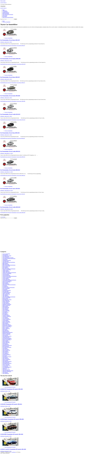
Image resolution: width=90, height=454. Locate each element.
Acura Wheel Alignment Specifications (8, 258)
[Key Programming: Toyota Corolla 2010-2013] (10, 110)
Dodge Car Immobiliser (6, 281)
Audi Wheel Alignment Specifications (8, 262)
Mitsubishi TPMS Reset (6, 333)
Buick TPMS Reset (5, 267)
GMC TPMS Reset (5, 295)
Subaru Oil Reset (5, 360)
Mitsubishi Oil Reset (5, 331)
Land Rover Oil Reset (6, 315)
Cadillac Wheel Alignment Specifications (9, 272)
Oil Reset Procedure (5, 12)
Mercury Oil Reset (5, 327)
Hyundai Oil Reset (5, 302)
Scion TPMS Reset (5, 353)
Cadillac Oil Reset (5, 270)
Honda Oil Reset (5, 298)
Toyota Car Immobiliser (8, 56)
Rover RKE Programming (6, 347)
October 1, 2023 (7, 391)
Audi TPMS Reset (5, 261)
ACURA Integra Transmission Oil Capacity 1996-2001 (12, 419)
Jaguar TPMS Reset (5, 309)
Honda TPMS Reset (5, 300)
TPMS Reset (4, 10)
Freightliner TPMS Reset (6, 292)
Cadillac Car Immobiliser (6, 269)
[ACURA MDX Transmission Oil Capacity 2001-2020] (10, 430)
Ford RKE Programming (6, 290)
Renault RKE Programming (7, 345)
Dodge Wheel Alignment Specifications (9, 284)
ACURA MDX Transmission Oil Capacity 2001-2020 (11, 434)
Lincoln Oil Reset (5, 320)
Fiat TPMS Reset (5, 286)
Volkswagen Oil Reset (6, 369)
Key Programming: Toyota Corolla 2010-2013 (10, 114)
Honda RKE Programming (6, 299)
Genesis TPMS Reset (6, 293)
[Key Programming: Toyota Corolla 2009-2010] (10, 203)
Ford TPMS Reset (5, 291)
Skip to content (2, 0)
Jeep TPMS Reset (5, 312)
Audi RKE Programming (6, 260)
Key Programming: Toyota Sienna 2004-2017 (10, 40)
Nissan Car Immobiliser (6, 334)
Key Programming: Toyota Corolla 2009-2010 (10, 207)
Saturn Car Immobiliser (6, 350)
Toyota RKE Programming (6, 366)
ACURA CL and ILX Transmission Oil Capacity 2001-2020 (13, 449)
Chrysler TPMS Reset (6, 279)
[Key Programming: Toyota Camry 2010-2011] (10, 184)
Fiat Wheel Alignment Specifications (8, 287)
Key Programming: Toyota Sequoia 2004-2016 (10, 58)
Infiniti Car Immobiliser (6, 305)
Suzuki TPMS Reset (5, 364)
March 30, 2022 (9, 190)
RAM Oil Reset (5, 343)
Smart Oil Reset (5, 357)
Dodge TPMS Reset (5, 283)
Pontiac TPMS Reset (5, 341)
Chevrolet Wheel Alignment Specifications (9, 276)
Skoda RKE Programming (6, 356)
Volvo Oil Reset (5, 372)
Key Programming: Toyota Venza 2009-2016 (10, 132)
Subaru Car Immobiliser (6, 359)
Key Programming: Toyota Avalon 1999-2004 (10, 95)
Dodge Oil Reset (5, 282)
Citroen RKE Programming (7, 280)
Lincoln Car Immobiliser (6, 319)
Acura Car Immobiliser (6, 253)
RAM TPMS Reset (5, 344)
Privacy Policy (4, 15)
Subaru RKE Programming (6, 361)
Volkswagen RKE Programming (7, 370)
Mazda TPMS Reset (5, 323)
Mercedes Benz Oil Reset (6, 324)
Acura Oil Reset (5, 254)
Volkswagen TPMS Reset (6, 371)
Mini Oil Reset (4, 329)
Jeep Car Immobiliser (5, 310)
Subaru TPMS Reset (5, 362)
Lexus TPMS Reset (5, 318)
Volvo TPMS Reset (5, 373)
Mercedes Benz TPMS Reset (7, 325)
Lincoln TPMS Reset (5, 321)
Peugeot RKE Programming (7, 338)
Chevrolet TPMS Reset (6, 275)
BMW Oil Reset (5, 263)
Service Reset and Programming (7, 14)
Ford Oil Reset (4, 289)
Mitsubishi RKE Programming (7, 332)
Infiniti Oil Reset (5, 306)
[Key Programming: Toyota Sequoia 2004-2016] (10, 54)
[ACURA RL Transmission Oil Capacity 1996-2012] (10, 400)
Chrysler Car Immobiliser (6, 277)
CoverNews (14, 452)
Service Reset (4, 355)
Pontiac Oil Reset (5, 340)
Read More (12, 45)
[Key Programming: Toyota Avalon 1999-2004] (10, 91)
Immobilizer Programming (6, 304)
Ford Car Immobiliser (6, 288)
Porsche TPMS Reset (6, 342)
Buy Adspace (4, 16)
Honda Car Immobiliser (6, 297)
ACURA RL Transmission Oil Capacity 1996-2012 (11, 404)
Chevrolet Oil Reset (5, 274)
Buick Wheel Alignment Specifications (8, 268)
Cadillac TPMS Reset (6, 271)
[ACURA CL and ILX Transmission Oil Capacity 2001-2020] (10, 445)
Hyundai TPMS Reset (6, 303)
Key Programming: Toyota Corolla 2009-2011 (10, 151)
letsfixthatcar (2, 391)
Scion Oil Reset (5, 352)
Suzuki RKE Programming (6, 363)
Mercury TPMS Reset (6, 328)
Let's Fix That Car (3, 2)
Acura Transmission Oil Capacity (7, 257)
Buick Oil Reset (5, 266)
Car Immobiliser (5, 11)
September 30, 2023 (8, 421)
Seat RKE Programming (6, 354)
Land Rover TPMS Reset (6, 316)
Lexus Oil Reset (5, 317)
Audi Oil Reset (4, 259)
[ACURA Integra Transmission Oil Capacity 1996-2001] (10, 415)
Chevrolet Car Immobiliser (6, 273)
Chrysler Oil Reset (5, 278)
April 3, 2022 (9, 60)
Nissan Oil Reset (5, 335)
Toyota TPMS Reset (5, 367)
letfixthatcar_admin (3, 60)
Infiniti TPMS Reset (5, 307)
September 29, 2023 (8, 436)
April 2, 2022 (9, 79)
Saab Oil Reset (4, 348)
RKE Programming (5, 13)
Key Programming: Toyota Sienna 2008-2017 (10, 77)
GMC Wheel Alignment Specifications (8, 296)
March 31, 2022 (9, 153)
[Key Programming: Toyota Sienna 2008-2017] (10, 73)
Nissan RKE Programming (6, 336)
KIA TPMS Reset (5, 314)
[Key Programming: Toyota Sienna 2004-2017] (10, 36)
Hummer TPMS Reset (6, 301)
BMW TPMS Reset (5, 264)
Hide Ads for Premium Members (7, 17)
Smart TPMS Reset (5, 358)
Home (3, 9)
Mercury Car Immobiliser (6, 326)
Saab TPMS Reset (5, 349)
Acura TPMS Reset (5, 256)
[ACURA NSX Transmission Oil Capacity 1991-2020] (10, 385)
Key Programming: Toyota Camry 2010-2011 (10, 188)
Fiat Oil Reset (4, 285)
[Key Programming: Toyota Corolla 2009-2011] (10, 147)
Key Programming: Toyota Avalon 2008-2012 (10, 169)
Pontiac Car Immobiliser (6, 339)
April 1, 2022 (9, 116)
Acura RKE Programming (6, 255)
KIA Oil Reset (4, 313)
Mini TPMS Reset (5, 330)
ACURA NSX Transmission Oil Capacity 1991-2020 (11, 389)
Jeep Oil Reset (4, 311)
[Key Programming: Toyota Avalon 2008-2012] (10, 166)
